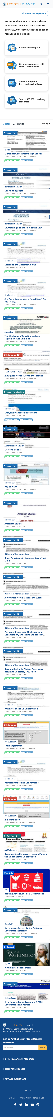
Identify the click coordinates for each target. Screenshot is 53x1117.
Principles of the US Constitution (21, 708)
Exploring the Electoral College (20, 264)
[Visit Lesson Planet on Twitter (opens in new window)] (20, 1104)
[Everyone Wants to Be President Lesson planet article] (26, 408)
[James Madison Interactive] (26, 815)
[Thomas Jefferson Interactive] (26, 743)
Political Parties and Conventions (22, 782)
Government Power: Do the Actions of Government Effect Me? (24, 929)
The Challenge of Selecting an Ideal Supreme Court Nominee (22, 337)
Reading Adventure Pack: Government (24, 893)
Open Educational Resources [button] (19, 1059)
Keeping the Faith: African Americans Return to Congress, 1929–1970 (24, 670)
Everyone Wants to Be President (21, 412)
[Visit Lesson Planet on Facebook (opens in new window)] (15, 1104)
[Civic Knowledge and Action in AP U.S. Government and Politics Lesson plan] (26, 1008)
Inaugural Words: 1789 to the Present (24, 375)
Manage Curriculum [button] (15, 1079)
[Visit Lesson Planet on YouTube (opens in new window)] (32, 1104)
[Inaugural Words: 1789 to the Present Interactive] (26, 372)
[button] (47, 4)
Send (42, 1047)
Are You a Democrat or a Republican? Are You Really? (25, 300)
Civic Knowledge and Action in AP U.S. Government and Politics (24, 1003)
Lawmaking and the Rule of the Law (23, 227)
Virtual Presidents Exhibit (18, 967)
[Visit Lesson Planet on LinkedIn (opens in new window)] (26, 1104)
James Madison (12, 819)
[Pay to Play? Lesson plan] (26, 479)
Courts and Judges (14, 190)
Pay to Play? (11, 486)
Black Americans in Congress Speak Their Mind (26, 559)
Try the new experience (35, 13)
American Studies (14, 523)
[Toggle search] (41, 4)
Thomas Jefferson (13, 745)
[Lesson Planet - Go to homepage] (19, 4)
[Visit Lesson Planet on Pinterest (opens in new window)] (37, 1104)
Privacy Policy (24, 1098)
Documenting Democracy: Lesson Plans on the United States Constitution (26, 855)
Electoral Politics (13, 449)
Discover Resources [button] (15, 1069)
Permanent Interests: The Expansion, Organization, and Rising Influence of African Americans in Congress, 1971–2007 (26, 635)
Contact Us (26, 1090)
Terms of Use (38, 1098)
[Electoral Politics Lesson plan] (26, 442)
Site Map (13, 1098)
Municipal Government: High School (23, 153)
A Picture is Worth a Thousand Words (23, 597)
